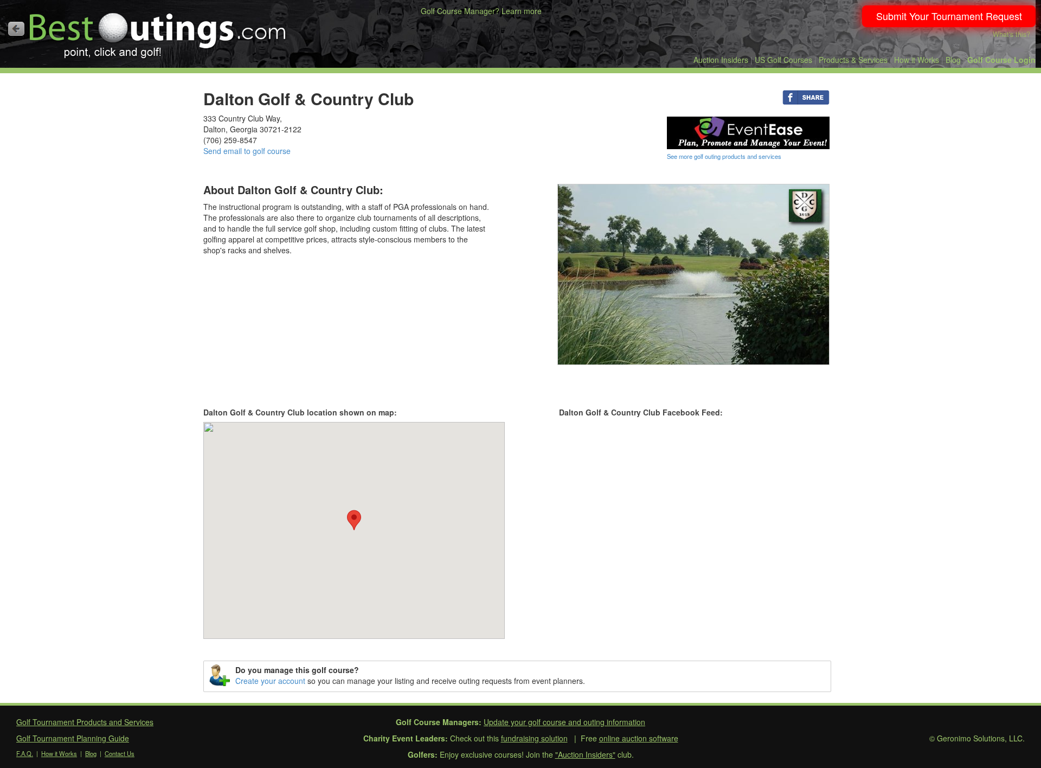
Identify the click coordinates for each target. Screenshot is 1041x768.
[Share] (806, 96)
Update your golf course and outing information (564, 721)
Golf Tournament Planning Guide (72, 738)
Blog (953, 59)
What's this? (1011, 34)
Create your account (270, 680)
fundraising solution (534, 738)
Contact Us (119, 753)
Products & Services (853, 59)
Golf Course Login (1001, 59)
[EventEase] (748, 131)
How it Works (916, 59)
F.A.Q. (24, 753)
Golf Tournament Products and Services (84, 721)
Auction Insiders (720, 59)
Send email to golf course (247, 150)
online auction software (638, 738)
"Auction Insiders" (585, 754)
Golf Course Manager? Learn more (481, 10)
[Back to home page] (16, 29)
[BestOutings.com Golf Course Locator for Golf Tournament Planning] (158, 31)
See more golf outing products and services (724, 156)
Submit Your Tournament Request (949, 16)
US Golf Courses (783, 59)
